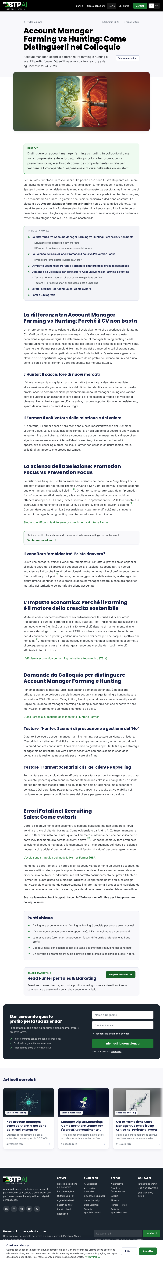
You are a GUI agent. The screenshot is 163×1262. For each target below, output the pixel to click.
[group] (81, 1120)
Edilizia (114, 1195)
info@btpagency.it (147, 1183)
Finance (115, 1200)
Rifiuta (129, 1251)
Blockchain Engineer (94, 1195)
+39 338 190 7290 (148, 1188)
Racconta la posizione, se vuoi (112, 1033)
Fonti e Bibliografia (44, 294)
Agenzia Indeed (65, 1200)
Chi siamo (124, 5)
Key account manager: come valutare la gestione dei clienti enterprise (26, 1126)
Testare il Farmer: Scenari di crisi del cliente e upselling (66, 282)
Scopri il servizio (118, 974)
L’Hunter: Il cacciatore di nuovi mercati (56, 242)
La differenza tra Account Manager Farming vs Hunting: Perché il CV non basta (83, 237)
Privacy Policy (92, 1256)
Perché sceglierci (66, 1191)
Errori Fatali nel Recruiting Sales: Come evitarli (61, 288)
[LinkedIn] (6, 1209)
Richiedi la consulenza (123, 1043)
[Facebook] (21, 1209)
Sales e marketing (127, 58)
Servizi (79, 5)
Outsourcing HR (65, 1195)
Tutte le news (34, 22)
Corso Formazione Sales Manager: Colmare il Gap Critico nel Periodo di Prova (136, 1126)
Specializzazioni (96, 5)
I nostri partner (64, 1204)
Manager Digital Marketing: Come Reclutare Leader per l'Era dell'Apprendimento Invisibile (82, 1126)
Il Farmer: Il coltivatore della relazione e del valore (63, 248)
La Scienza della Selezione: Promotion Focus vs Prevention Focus (73, 254)
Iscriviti (151, 1233)
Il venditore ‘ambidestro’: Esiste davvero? (58, 259)
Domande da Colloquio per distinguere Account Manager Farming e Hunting (80, 271)
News (112, 5)
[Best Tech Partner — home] (15, 5)
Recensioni (62, 1213)
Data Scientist (91, 1204)
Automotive (117, 1183)
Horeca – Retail (119, 1204)
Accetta (148, 1251)
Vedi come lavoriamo (40, 540)
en (156, 5)
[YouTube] (29, 1209)
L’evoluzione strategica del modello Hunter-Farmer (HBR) (60, 857)
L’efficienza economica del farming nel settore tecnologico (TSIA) (65, 658)
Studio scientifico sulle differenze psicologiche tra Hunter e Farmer (66, 522)
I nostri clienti (64, 1209)
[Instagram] (14, 1209)
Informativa (116, 1051)
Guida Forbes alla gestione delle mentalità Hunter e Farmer (61, 716)
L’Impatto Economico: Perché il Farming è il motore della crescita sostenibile (80, 265)
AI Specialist (90, 1183)
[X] (37, 1209)
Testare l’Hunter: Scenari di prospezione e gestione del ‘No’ (68, 277)
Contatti (140, 5)
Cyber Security (92, 1200)
